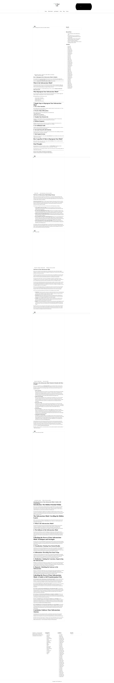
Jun (62, 72)
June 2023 (69, 80)
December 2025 (70, 50)
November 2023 (70, 75)
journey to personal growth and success (43, 425)
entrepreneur (43, 74)
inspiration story (49, 640)
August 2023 (69, 78)
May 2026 (69, 47)
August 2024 (69, 66)
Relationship (48, 647)
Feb (62, 191)
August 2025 (69, 54)
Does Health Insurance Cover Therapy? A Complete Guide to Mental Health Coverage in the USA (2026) (74, 36)
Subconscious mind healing (37, 201)
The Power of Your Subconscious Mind (41, 269)
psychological (56, 11)
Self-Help (47, 267)
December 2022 (70, 86)
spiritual (40, 500)
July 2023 (69, 79)
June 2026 (69, 46)
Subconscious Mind (40, 75)
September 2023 (70, 77)
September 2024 (70, 65)
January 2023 (70, 85)
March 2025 (69, 59)
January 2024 (70, 73)
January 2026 (70, 49)
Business (40, 74)
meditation (39, 267)
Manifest (36, 75)
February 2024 (70, 72)
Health (48, 639)
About (61, 11)
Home (46, 11)
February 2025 (70, 60)
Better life (35, 267)
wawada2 (48, 651)
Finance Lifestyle (49, 638)
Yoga (47, 653)
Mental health (50, 11)
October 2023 (70, 76)
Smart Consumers (49, 648)
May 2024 (69, 69)
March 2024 (69, 71)
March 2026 (69, 48)
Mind (46, 74)
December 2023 (70, 74)
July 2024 (69, 67)
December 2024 (70, 62)
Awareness (48, 634)
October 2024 (70, 64)
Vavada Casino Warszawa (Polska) (72, 40)
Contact (67, 11)
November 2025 (70, 51)
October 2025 (70, 52)
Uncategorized (49, 650)
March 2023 (69, 83)
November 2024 (70, 63)
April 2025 (69, 58)
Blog (64, 11)
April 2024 (69, 70)
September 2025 (70, 53)
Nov (62, 379)
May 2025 (69, 57)
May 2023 (69, 81)
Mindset (49, 74)
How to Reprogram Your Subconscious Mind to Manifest (45, 77)
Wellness (48, 652)
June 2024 (69, 68)
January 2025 (70, 61)
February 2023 (70, 84)
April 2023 (69, 82)
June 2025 (69, 56)
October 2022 (70, 88)
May (62, 498)
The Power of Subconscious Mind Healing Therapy (44, 194)
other (47, 645)
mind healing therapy (43, 193)
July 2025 (69, 55)
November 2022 (70, 87)
